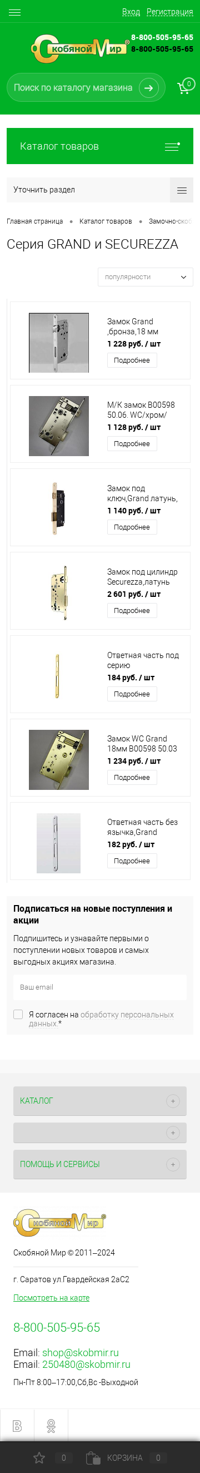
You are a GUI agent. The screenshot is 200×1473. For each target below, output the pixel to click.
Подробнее (132, 360)
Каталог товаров (59, 146)
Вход (131, 11)
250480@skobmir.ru (86, 1364)
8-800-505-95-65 (162, 48)
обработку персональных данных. (101, 1019)
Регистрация (170, 11)
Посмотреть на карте (51, 1297)
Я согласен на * (101, 1019)
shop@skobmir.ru (80, 1352)
